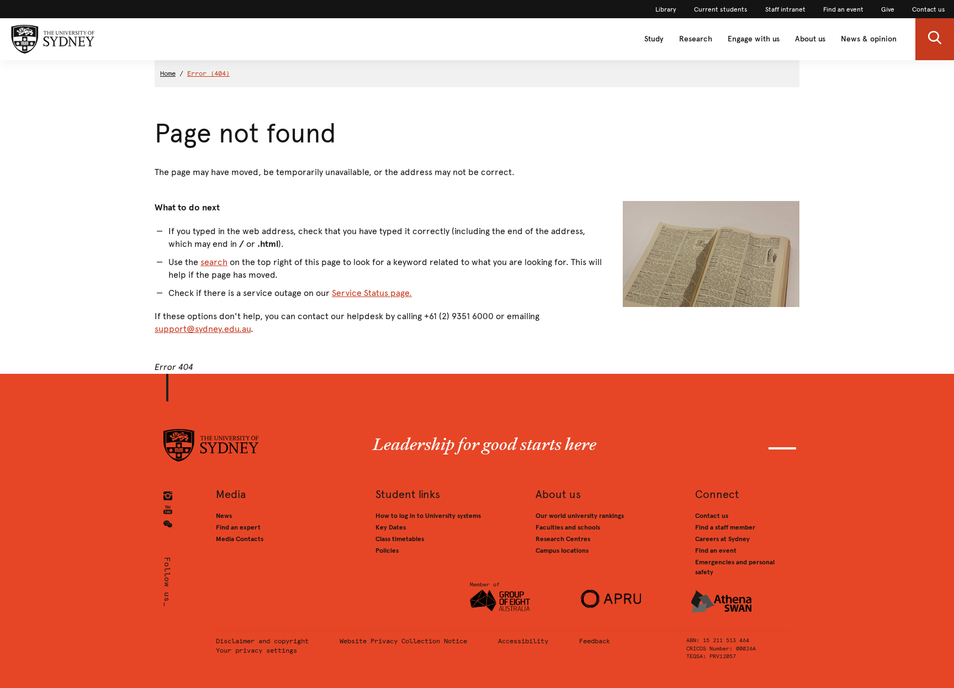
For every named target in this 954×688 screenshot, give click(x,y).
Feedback (594, 641)
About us (810, 39)
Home (168, 73)
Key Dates (390, 527)
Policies (387, 550)
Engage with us (754, 39)
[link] (665, 9)
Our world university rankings (580, 516)
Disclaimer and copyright (262, 641)
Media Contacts (239, 539)
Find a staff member (725, 527)
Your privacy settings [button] (256, 650)
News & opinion (869, 39)
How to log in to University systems (428, 516)
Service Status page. (372, 293)
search (213, 262)
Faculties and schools (568, 527)
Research (695, 39)
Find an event (715, 550)
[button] (934, 39)
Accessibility (523, 641)
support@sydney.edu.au (203, 329)
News (224, 516)
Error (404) (208, 73)
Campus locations (562, 550)
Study (654, 39)
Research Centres (563, 539)
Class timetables (399, 539)
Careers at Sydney (722, 539)
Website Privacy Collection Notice (403, 641)
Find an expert (238, 527)
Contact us (711, 516)
